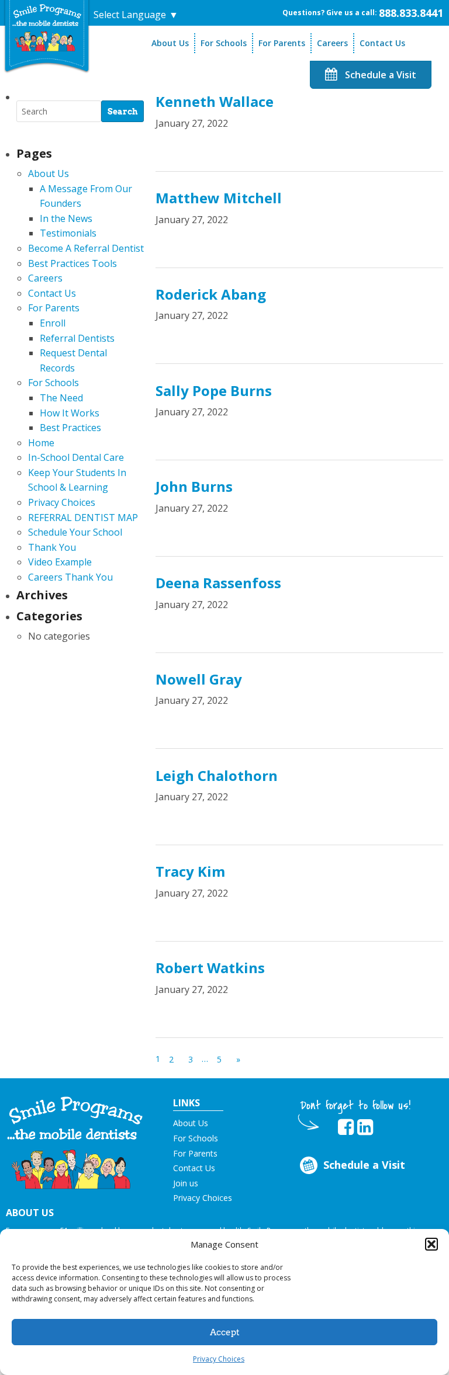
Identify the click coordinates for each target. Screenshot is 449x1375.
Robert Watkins (210, 967)
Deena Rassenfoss (218, 582)
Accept (225, 1332)
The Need (61, 397)
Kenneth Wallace (215, 101)
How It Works (69, 413)
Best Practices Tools (72, 263)
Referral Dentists (77, 338)
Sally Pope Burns (214, 390)
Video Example (60, 561)
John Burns (194, 486)
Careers (332, 42)
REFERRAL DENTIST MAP (83, 517)
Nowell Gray (199, 679)
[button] (431, 1244)
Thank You (52, 547)
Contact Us (382, 42)
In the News (66, 218)
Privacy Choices (218, 1359)
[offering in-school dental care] (47, 27)
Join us (185, 1183)
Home (41, 442)
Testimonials (68, 233)
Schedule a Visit (379, 74)
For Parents (281, 42)
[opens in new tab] (346, 1127)
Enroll (52, 323)
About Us (170, 42)
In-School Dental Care (76, 457)
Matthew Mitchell (219, 197)
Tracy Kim (190, 871)
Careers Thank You (70, 577)
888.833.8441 (411, 13)
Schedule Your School (75, 532)
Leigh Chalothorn (217, 775)
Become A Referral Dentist (86, 248)
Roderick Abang (211, 294)
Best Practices (70, 427)
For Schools (224, 42)
